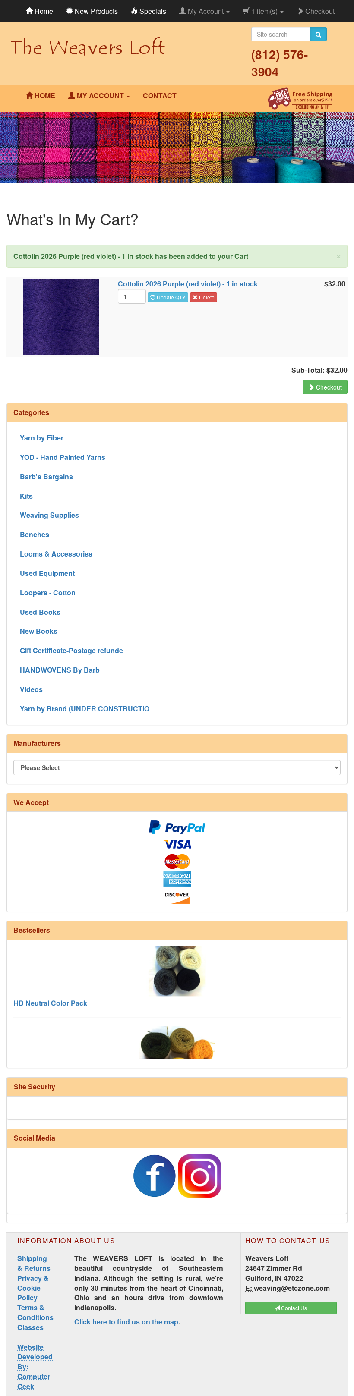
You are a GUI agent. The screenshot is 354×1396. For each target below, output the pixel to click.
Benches (34, 534)
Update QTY (170, 297)
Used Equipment (47, 573)
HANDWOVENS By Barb (60, 670)
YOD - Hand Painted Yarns (62, 457)
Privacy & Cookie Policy (33, 1288)
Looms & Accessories (56, 554)
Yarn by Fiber (41, 438)
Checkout (319, 11)
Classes (30, 1327)
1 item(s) (264, 11)
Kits (26, 496)
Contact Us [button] (293, 1307)
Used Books (40, 612)
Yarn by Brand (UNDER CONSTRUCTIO (84, 709)
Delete (206, 297)
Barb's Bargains (46, 476)
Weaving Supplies (49, 515)
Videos (31, 689)
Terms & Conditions (35, 1312)
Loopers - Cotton (48, 592)
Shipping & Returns (34, 1263)
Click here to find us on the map (126, 1322)
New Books (38, 631)
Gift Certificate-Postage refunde (71, 650)
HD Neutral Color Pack (50, 991)
